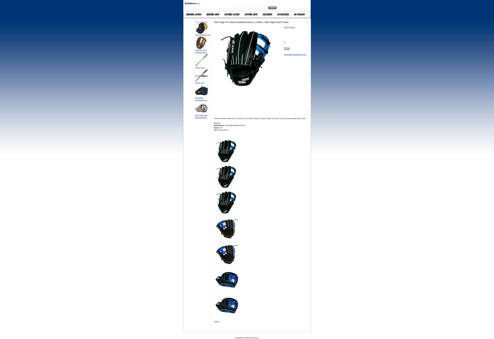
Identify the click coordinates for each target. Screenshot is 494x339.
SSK (287, 48)
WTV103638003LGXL (202, 35)
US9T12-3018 (200, 68)
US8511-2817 (200, 83)
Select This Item (289, 27)
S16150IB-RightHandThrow (295, 55)
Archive (216, 321)
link (219, 123)
